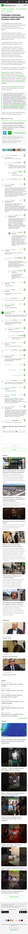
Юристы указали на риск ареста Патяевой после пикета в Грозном (12, 545)
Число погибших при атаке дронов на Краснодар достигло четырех (11, 696)
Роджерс (13, 200)
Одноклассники (13, 106)
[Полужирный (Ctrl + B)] (4, 431)
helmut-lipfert (13, 387)
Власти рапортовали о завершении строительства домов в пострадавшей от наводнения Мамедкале (14, 499)
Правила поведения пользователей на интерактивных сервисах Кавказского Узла (14, 925)
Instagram (22, 104)
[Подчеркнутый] (9, 431)
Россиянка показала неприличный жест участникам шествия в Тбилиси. (12, 892)
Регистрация (14, 445)
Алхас (16, 257)
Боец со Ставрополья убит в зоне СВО (12, 690)
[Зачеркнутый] (12, 431)
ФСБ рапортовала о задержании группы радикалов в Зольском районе (12, 715)
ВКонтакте (5, 106)
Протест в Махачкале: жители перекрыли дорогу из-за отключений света (12, 794)
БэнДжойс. (13, 249)
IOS (22, 93)
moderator (13, 311)
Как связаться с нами (12, 909)
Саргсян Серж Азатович (9, 674)
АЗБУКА (13, 184)
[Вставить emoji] (16, 431)
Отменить (14, 449)
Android (19, 93)
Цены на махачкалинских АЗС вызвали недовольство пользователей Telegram (14, 471)
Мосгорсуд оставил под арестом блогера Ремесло (14, 522)
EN (4, 1)
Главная (3, 10)
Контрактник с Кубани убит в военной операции (12, 685)
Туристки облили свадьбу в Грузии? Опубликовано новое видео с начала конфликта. (11, 818)
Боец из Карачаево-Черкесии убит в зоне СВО (12, 708)
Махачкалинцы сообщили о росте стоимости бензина (12, 576)
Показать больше (14, 896)
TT (11, 420)
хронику (15, 86)
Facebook (17, 104)
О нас (2, 909)
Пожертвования (23, 909)
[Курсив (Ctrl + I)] (6, 431)
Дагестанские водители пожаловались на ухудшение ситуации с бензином (13, 603)
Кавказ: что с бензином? (8, 8)
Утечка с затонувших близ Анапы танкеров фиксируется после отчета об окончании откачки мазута (13, 741)
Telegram (15, 100)
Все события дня (22, 718)
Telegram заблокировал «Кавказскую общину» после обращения (11, 845)
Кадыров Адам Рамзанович (10, 656)
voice (12, 155)
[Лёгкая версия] (7, 1)
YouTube (21, 108)
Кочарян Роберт (7, 638)
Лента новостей (9, 10)
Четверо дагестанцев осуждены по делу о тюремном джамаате (12, 702)
